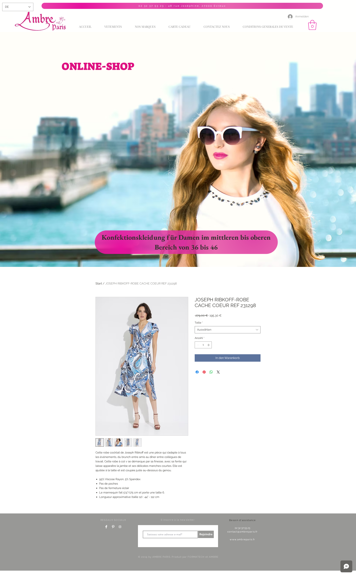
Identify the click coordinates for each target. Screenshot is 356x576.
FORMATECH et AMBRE (203, 556)
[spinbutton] (203, 345)
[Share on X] (218, 372)
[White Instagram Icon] (120, 526)
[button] (312, 25)
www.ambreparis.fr (242, 539)
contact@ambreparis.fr (242, 531)
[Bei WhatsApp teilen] (211, 372)
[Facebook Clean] (106, 526)
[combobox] (228, 329)
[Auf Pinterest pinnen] (204, 372)
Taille (199, 322)
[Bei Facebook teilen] (197, 372)
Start (98, 283)
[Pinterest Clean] (113, 526)
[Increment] (209, 345)
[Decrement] (197, 345)
